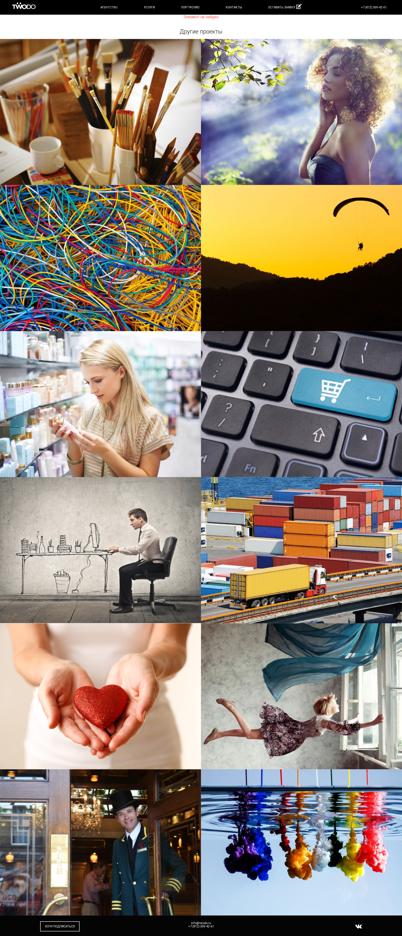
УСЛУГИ (149, 7)
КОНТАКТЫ (234, 7)
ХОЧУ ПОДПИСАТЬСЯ (60, 926)
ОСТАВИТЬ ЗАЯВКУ (281, 7)
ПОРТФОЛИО (190, 7)
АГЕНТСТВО (108, 7)
